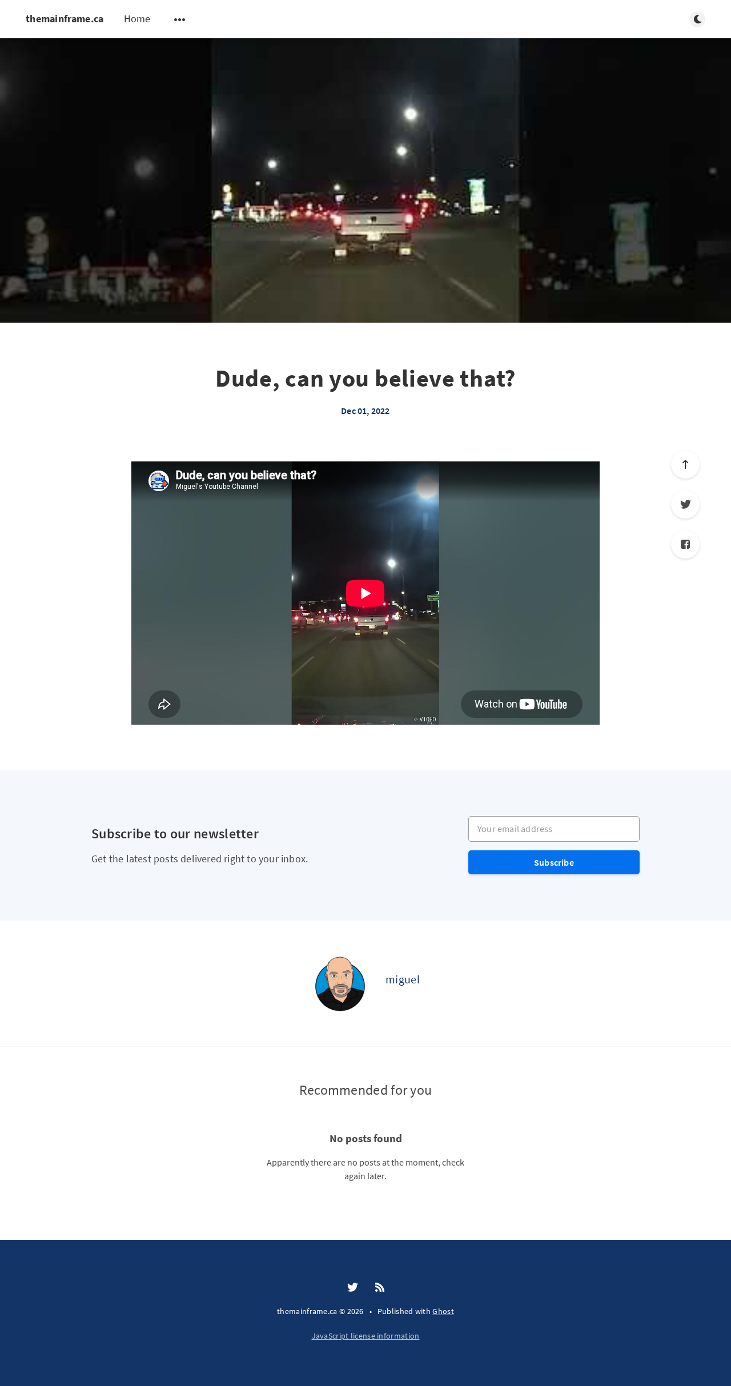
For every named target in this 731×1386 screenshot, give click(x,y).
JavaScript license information (366, 1336)
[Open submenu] (180, 19)
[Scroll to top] (685, 464)
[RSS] (379, 1288)
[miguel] (339, 983)
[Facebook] (685, 544)
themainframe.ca (65, 18)
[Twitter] (685, 504)
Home (137, 18)
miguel (402, 979)
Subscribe (554, 862)
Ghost (443, 1311)
